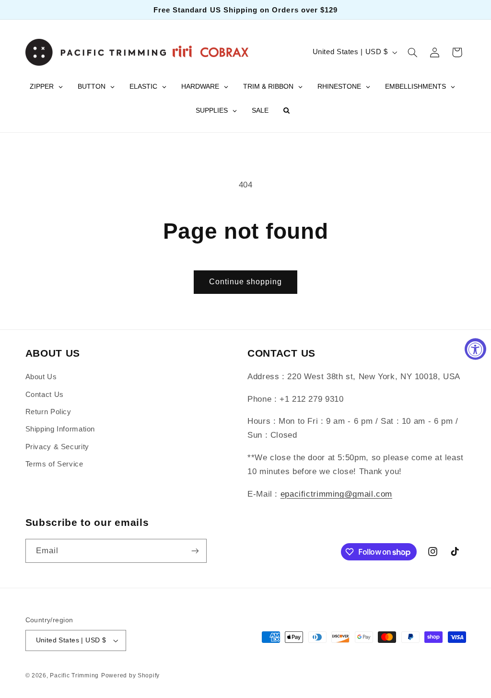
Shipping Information (60, 429)
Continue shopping (245, 282)
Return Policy (48, 412)
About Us (41, 377)
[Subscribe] (195, 550)
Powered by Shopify (130, 675)
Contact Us (44, 394)
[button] (412, 52)
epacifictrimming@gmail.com (336, 494)
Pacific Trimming (74, 675)
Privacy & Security (57, 447)
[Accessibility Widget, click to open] (475, 349)
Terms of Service (54, 464)
